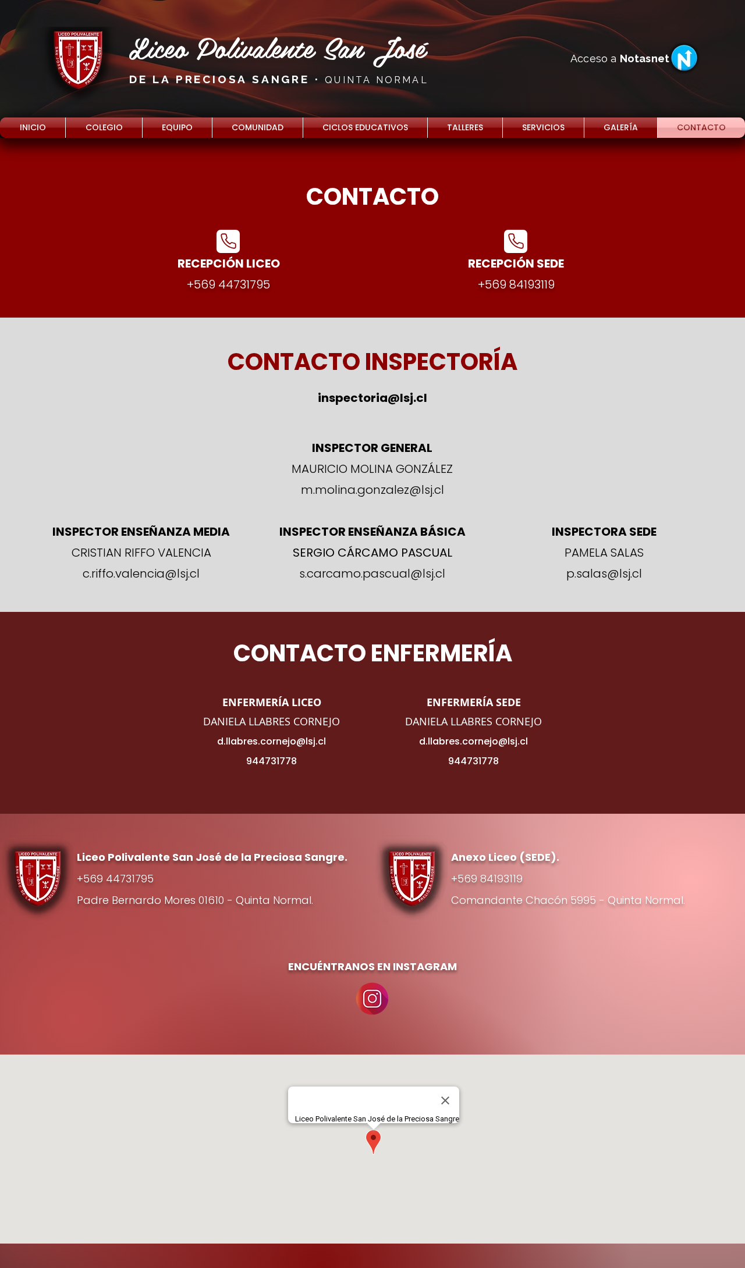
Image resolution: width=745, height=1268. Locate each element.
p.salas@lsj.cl (604, 573)
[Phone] (228, 241)
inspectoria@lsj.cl (372, 398)
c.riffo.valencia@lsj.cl (141, 573)
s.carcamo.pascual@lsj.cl (372, 573)
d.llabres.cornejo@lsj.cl (271, 741)
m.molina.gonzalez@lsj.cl (372, 490)
